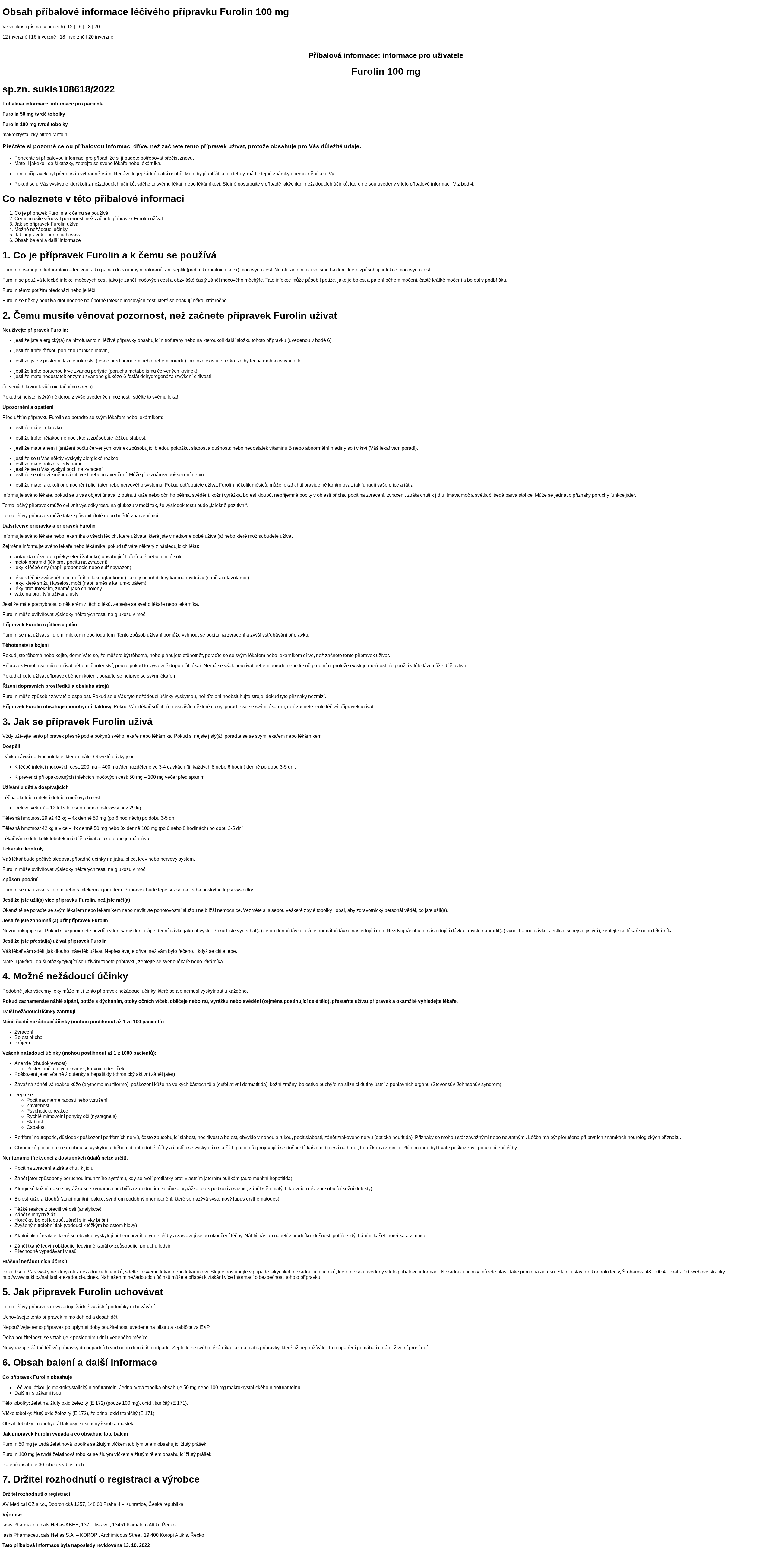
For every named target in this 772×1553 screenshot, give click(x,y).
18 (88, 26)
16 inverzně (43, 36)
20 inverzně (100, 36)
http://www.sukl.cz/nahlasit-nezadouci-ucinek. (50, 1277)
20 (97, 26)
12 (70, 26)
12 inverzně (14, 36)
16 (79, 26)
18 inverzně (72, 36)
